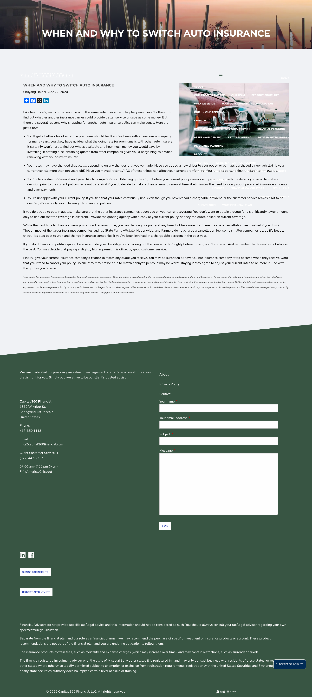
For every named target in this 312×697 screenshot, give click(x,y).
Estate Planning (240, 137)
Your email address (189, 418)
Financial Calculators (247, 188)
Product (200, 154)
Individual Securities (209, 171)
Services (200, 120)
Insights (218, 188)
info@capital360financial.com (41, 444)
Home (285, 78)
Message (181, 450)
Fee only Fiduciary (265, 95)
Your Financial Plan (237, 205)
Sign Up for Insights (35, 572)
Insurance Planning (209, 145)
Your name (182, 401)
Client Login (207, 205)
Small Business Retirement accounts (259, 171)
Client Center (208, 196)
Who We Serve (204, 103)
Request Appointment (36, 592)
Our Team (238, 95)
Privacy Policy (169, 384)
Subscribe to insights (289, 664)
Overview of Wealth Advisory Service (222, 128)
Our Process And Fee (209, 95)
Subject (180, 434)
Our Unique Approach (210, 112)
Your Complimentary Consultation (247, 103)
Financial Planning (271, 128)
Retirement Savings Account (235, 162)
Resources (220, 179)
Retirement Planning (273, 137)
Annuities (201, 162)
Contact (283, 196)
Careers (264, 196)
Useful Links (280, 188)
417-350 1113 (30, 431)
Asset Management (207, 137)
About (198, 86)
